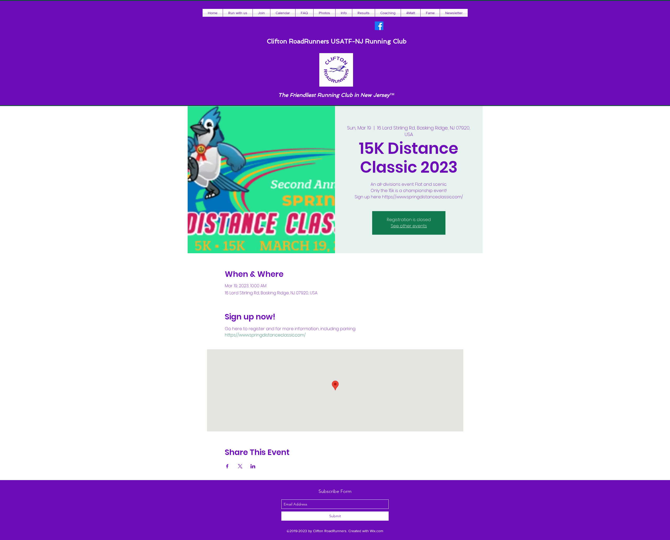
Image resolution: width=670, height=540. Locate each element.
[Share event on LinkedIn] (252, 466)
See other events (409, 226)
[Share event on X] (240, 466)
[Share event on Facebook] (227, 466)
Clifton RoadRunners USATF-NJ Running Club (336, 41)
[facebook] (379, 25)
